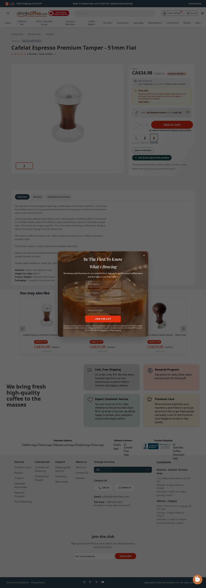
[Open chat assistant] (197, 579)
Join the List (103, 319)
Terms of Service (116, 330)
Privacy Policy (104, 330)
